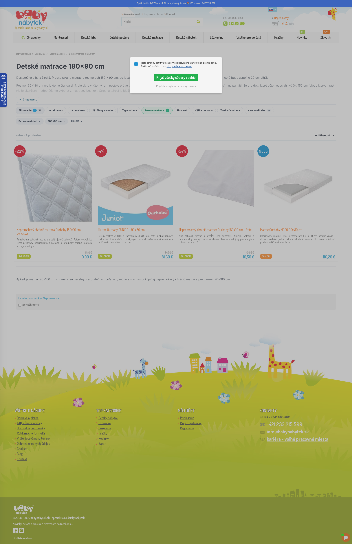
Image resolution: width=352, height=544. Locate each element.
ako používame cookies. (179, 66)
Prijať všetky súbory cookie (176, 77)
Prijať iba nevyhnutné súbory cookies (176, 86)
